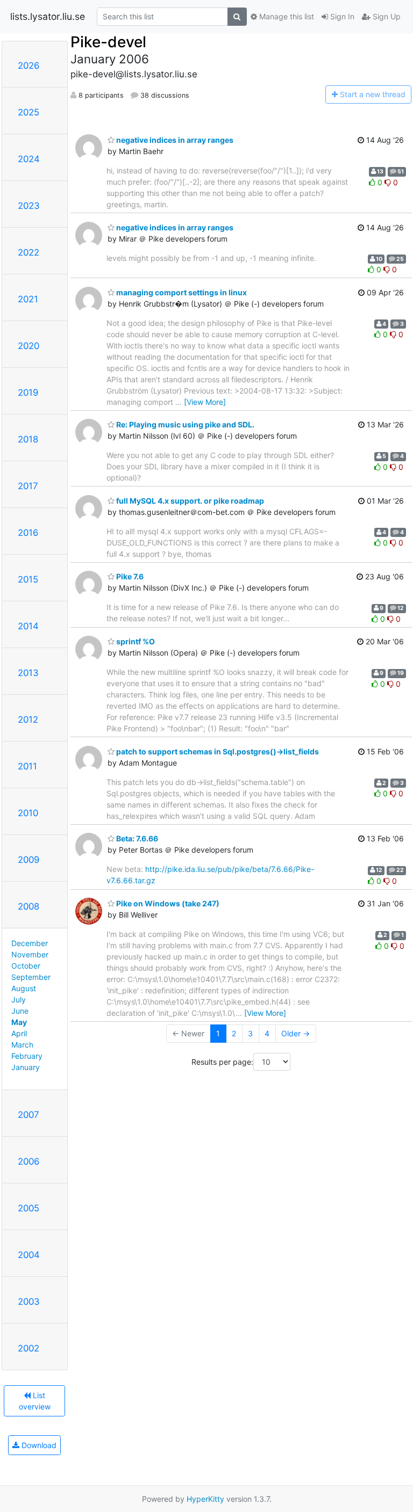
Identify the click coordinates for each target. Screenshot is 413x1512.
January (25, 1067)
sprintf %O (135, 641)
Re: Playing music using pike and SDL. (184, 424)
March (22, 1044)
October (25, 965)
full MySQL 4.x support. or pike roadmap (189, 500)
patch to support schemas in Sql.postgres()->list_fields (217, 751)
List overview (35, 1401)
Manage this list (285, 16)
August (23, 988)
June (20, 1010)
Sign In (341, 16)
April (19, 1033)
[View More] (205, 401)
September (31, 977)
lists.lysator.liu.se (47, 16)
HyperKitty (205, 1498)
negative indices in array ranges (174, 139)
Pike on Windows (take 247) (167, 903)
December (29, 943)
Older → (295, 1033)
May (19, 1022)
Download (37, 1445)
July (18, 999)
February (26, 1055)
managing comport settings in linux (181, 292)
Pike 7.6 (129, 576)
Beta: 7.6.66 (136, 838)
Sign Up (386, 16)
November (29, 954)
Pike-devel (108, 42)
